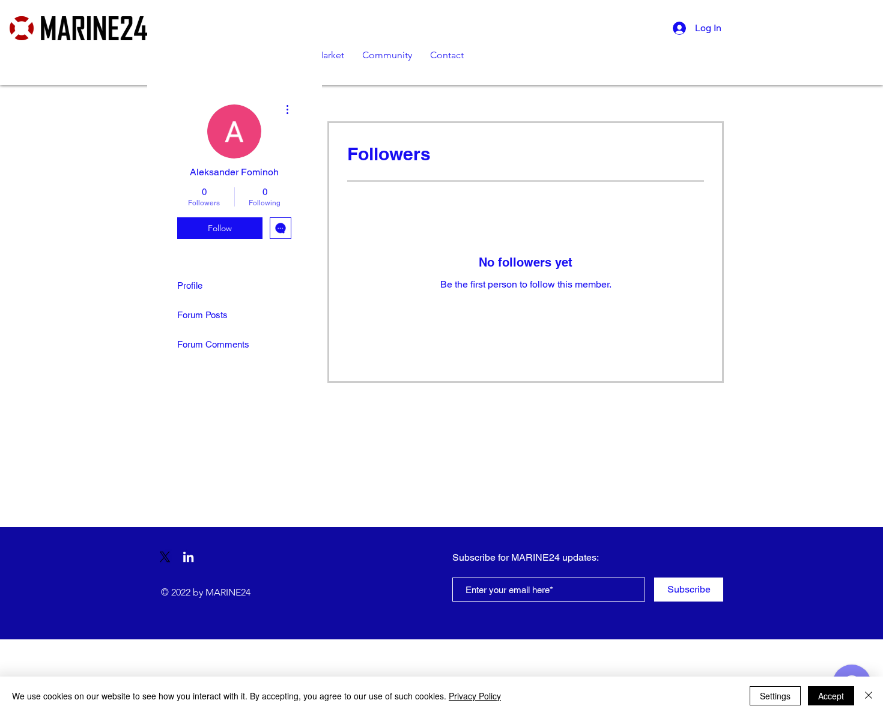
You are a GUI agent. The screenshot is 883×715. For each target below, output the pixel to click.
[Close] (868, 695)
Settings (775, 696)
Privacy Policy (475, 696)
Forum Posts (202, 315)
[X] (164, 556)
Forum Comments (213, 344)
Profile (189, 285)
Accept (831, 696)
